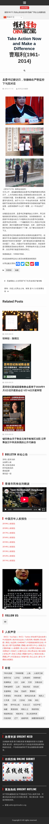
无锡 (16, 691)
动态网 (13, 642)
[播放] (5, 509)
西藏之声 (6, 657)
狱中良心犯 (15, 705)
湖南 (5, 705)
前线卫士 (42, 645)
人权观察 (15, 648)
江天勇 (6, 700)
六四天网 (28, 640)
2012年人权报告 (8, 556)
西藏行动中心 (27, 654)
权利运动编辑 (23, 89)
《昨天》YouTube (9, 637)
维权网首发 (8, 714)
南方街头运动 (18, 640)
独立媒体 (42, 651)
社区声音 (37, 705)
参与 (40, 657)
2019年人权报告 (8, 524)
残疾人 (41, 696)
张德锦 (8, 270)
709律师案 (19, 673)
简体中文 (10, 17)
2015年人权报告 (8, 542)
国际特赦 (7, 648)
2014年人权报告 (8, 547)
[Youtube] (5, 621)
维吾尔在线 (38, 654)
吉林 (23, 682)
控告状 (36, 687)
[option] (24, 12)
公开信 (17, 678)
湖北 (37, 700)
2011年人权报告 (8, 561)
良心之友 (24, 648)
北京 (16, 682)
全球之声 (7, 654)
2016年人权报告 (8, 537)
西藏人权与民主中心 (29, 645)
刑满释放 (7, 682)
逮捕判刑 (24, 718)
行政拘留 (7, 718)
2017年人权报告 (8, 533)
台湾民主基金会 (35, 648)
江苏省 (22, 700)
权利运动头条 (30, 696)
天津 (30, 682)
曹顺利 (32, 691)
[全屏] (43, 509)
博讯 (7, 642)
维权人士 (24, 709)
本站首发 (17, 696)
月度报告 (7, 696)
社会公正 (26, 705)
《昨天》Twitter (23, 637)
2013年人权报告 (8, 551)
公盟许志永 (22, 651)
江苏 (14, 700)
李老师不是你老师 (38, 637)
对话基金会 (15, 657)
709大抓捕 (8, 673)
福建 (17, 270)
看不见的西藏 (14, 645)
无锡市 (24, 691)
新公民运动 (32, 651)
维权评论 (19, 714)
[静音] (39, 509)
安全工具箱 (16, 654)
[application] (24, 499)
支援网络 (7, 691)
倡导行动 (7, 678)
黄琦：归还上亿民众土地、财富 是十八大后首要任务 (24, 289)
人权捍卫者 (38, 673)
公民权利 (26, 678)
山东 (18, 687)
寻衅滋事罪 (8, 687)
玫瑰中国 (25, 657)
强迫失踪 (26, 687)
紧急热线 (14, 709)
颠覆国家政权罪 (38, 718)
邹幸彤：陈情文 (24, 12)
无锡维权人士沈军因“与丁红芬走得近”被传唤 (24, 281)
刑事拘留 (37, 678)
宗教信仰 (38, 682)
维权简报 (35, 709)
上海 (28, 673)
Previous (5, 608)
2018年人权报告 (8, 528)
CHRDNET (21, 642)
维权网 (36, 640)
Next (39, 608)
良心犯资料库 (32, 714)
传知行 (13, 651)
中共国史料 (6, 640)
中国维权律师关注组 (35, 642)
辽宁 (16, 718)
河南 (30, 700)
